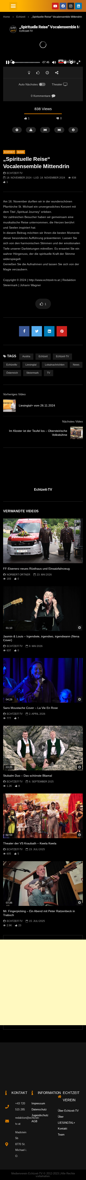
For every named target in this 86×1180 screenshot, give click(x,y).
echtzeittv (11, 364)
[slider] (26, 62)
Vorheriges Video (14, 394)
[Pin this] (62, 331)
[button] (13, 6)
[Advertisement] (43, 982)
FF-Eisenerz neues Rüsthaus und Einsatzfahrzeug (36, 568)
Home (6, 16)
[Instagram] (70, 6)
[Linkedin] (78, 6)
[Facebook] (63, 6)
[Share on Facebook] (24, 331)
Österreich (12, 372)
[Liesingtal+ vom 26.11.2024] (9, 405)
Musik (20, 152)
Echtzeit (20, 16)
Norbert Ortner (18, 574)
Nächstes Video (72, 421)
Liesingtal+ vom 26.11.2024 (37, 405)
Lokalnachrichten (54, 364)
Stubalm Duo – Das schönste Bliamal (27, 775)
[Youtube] (55, 6)
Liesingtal (31, 364)
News (76, 364)
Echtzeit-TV (15, 173)
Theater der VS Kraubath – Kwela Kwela (29, 843)
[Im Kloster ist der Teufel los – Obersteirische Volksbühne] (76, 433)
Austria (26, 356)
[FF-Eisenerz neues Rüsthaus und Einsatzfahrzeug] (43, 541)
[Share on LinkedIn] (49, 331)
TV (48, 372)
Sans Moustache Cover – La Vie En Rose (30, 707)
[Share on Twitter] (37, 331)
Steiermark (32, 372)
